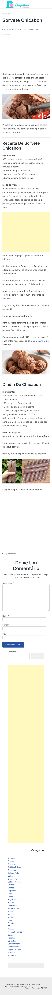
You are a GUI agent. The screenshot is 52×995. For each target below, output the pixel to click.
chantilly (6, 298)
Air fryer (11, 858)
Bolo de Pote (13, 873)
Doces (10, 896)
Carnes (11, 888)
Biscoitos (12, 870)
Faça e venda (13, 899)
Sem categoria (14, 944)
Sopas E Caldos (14, 950)
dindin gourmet (38, 341)
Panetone (12, 923)
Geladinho (12, 905)
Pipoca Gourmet (15, 932)
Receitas (11, 938)
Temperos (12, 955)
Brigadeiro (12, 879)
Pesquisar (12, 652)
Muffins (11, 917)
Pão (9, 926)
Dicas (10, 894)
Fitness (11, 902)
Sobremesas (13, 947)
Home (4, 14)
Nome (5, 616)
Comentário (8, 583)
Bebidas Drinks (14, 867)
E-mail (5, 625)
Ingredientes (13, 908)
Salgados (12, 941)
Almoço (11, 861)
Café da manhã (14, 882)
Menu (47, 4)
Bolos (10, 876)
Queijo (10, 935)
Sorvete (11, 14)
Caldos (11, 885)
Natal (10, 920)
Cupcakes (12, 890)
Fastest (28, 988)
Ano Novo (12, 864)
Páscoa (11, 929)
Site (4, 634)
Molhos (11, 914)
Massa (10, 911)
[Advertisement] (22, 52)
